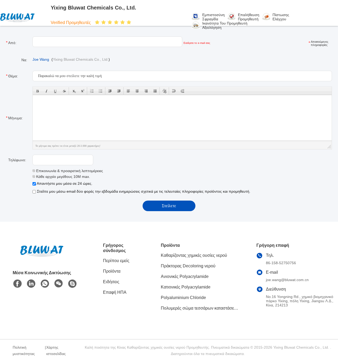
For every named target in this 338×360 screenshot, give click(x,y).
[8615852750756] (45, 284)
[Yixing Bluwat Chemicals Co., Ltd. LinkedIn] (31, 284)
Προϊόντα (111, 271)
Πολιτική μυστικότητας (24, 350)
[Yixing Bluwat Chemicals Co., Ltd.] (23, 17)
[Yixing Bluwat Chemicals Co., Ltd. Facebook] (17, 284)
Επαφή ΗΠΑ (114, 292)
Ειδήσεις (111, 282)
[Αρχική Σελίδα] (42, 257)
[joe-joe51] (72, 284)
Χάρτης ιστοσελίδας (56, 350)
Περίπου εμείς (116, 260)
